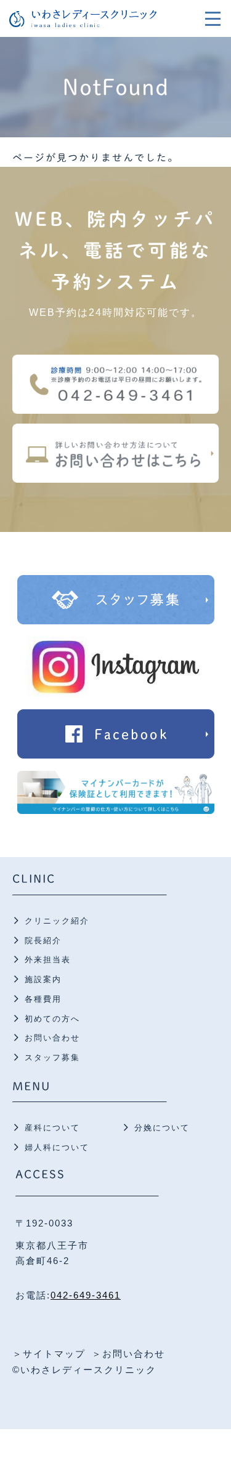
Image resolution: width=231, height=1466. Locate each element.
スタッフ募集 (52, 1057)
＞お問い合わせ (128, 1353)
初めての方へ (52, 1018)
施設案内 (43, 979)
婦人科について (57, 1147)
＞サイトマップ (49, 1353)
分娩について (162, 1127)
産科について (52, 1127)
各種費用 (43, 999)
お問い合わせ (52, 1037)
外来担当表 (48, 959)
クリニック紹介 (57, 920)
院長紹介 (43, 940)
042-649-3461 (86, 1295)
